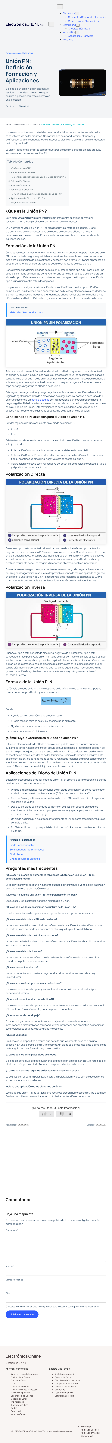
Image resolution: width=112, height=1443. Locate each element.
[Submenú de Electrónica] (77, 13)
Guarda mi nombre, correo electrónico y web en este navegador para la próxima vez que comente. (53, 1306)
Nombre (10, 1266)
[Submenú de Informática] (77, 32)
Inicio (8, 124)
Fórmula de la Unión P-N (22, 189)
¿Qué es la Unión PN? (21, 168)
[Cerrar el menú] (60, 6)
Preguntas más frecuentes (23, 202)
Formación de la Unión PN (23, 172)
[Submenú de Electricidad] (78, 25)
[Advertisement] (56, 1159)
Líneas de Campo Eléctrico (25, 858)
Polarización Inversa (20, 185)
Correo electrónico (15, 1279)
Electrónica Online (23, 1356)
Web (8, 1293)
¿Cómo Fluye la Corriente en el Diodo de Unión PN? (38, 193)
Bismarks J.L (25, 106)
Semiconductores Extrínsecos (27, 849)
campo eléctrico (40, 399)
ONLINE (24, 24)
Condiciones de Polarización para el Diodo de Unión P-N (40, 176)
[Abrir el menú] (51, 24)
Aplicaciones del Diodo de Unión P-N (28, 198)
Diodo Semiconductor (22, 845)
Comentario (12, 1230)
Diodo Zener (17, 854)
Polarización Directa (20, 181)
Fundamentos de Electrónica (19, 53)
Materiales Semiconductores (26, 312)
